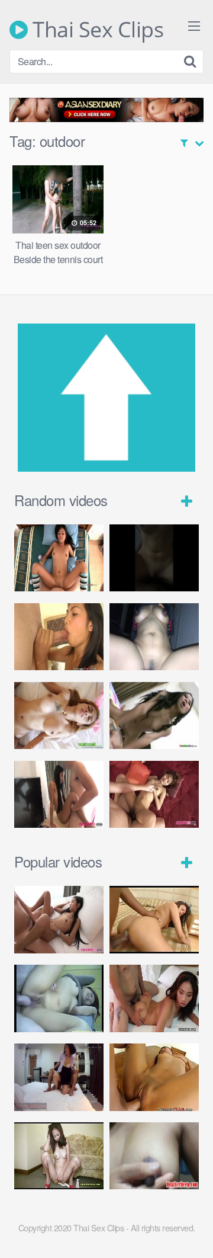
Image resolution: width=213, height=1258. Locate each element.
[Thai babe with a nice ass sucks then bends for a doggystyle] (154, 998)
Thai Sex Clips (95, 29)
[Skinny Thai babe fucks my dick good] (154, 715)
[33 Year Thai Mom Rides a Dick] (154, 636)
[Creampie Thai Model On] (154, 1076)
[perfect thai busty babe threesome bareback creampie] (59, 557)
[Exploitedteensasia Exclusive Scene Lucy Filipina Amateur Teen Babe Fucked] (59, 998)
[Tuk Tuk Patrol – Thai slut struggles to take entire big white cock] (59, 715)
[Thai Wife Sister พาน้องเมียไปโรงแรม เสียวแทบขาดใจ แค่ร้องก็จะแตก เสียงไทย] (154, 557)
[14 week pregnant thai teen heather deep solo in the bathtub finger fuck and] (154, 1155)
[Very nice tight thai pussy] (154, 919)
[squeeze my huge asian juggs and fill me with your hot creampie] (59, 636)
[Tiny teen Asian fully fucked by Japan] (59, 794)
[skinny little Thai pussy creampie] (59, 919)
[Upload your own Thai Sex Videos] (106, 468)
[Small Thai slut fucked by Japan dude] (154, 794)
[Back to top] (192, 1232)
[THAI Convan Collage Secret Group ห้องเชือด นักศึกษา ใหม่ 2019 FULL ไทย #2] (59, 1076)
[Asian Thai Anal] (59, 1155)
